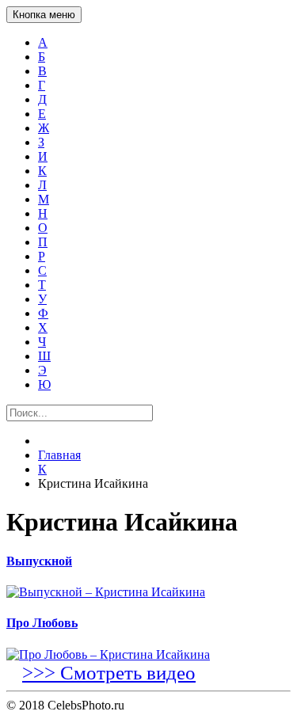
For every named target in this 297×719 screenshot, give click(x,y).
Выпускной (39, 561)
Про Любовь (42, 623)
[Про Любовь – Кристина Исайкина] (148, 655)
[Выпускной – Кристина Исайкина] (148, 592)
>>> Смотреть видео (109, 672)
